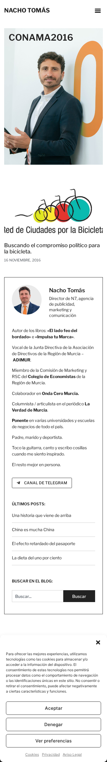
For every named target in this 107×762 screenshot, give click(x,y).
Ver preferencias (53, 741)
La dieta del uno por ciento (37, 557)
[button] (98, 642)
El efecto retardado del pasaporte (43, 543)
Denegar (53, 724)
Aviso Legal (72, 754)
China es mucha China (33, 529)
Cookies (32, 754)
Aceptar (53, 708)
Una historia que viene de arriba (41, 515)
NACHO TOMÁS (27, 10)
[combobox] (37, 596)
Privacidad (51, 754)
